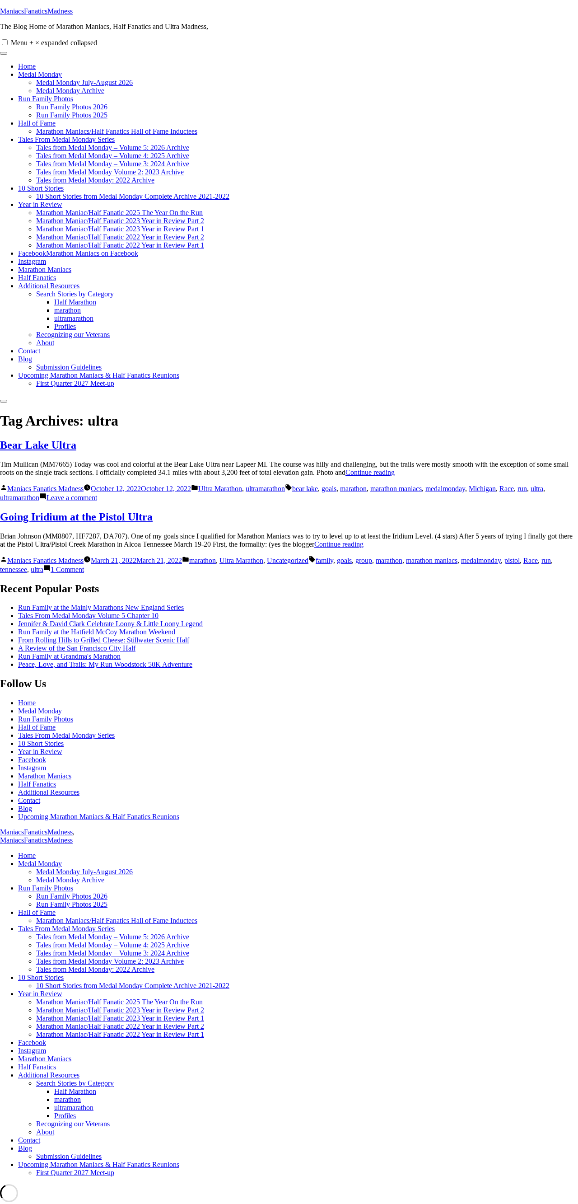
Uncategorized (287, 560)
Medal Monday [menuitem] (40, 863)
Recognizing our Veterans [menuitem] (73, 1124)
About (45, 343)
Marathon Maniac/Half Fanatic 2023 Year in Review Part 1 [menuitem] (120, 1018)
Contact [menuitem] (29, 1140)
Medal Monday (40, 74)
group (363, 560)
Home (27, 66)
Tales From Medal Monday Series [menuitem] (66, 928)
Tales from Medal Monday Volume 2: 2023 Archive (110, 172)
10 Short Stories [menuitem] (41, 977)
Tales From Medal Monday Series (66, 139)
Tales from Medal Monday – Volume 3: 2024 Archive (112, 164)
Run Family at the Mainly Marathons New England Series (101, 607)
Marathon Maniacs (44, 269)
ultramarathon (73, 318)
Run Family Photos (45, 99)
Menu (54, 43)
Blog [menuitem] (25, 1148)
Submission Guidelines (69, 367)
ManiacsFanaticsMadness (36, 11)
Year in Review (40, 204)
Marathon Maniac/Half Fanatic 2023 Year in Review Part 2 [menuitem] (120, 1010)
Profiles (65, 326)
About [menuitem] (45, 1132)
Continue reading (370, 472)
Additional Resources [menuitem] (48, 1075)
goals (329, 488)
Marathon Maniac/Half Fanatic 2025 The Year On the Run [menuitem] (119, 1002)
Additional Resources (48, 286)
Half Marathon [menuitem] (75, 1091)
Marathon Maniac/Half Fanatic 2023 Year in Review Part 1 (120, 229)
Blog (25, 359)
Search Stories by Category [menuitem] (75, 1083)
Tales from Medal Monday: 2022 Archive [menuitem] (95, 969)
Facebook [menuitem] (32, 1042)
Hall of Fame (37, 123)
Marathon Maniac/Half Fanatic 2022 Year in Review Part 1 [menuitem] (120, 1034)
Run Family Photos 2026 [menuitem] (71, 896)
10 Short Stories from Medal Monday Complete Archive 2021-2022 (132, 196)
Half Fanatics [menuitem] (37, 1067)
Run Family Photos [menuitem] (45, 888)
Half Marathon (75, 302)
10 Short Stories (41, 188)
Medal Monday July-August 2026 (84, 82)
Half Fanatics (37, 277)
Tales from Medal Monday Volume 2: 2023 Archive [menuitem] (110, 961)
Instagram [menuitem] (32, 1050)
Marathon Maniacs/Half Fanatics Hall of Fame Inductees (116, 131)
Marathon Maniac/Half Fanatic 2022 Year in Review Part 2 (120, 237)
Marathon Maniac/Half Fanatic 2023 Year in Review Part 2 (120, 221)
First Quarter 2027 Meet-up (75, 383)
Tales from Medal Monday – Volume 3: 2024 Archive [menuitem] (112, 953)
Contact (29, 351)
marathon (67, 310)
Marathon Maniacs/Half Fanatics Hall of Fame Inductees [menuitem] (116, 920)
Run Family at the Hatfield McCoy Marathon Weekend (96, 632)
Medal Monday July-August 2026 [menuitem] (84, 872)
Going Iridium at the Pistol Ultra (76, 517)
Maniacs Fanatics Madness (45, 488)
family (324, 560)
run (522, 488)
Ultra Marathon (220, 488)
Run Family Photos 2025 (71, 115)
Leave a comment (72, 497)
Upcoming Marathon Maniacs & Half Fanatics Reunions (98, 375)
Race (506, 488)
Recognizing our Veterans (73, 334)
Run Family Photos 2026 (71, 107)
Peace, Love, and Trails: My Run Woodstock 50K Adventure (105, 664)
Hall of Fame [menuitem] (37, 912)
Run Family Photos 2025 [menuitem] (71, 904)
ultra (537, 488)
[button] (5, 42)
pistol (512, 560)
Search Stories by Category (75, 294)
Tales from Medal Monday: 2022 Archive (95, 180)
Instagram (32, 261)
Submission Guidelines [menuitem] (69, 1156)
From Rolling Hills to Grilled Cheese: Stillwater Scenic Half (103, 640)
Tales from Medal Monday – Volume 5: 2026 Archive (112, 147)
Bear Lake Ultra (38, 445)
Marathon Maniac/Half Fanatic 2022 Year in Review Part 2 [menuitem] (120, 1026)
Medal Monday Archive (70, 90)
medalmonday (445, 488)
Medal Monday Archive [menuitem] (70, 880)
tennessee (13, 569)
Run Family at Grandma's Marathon (69, 656)
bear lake (305, 488)
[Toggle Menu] (3, 53)
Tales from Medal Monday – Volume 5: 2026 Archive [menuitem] (112, 937)
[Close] (3, 401)
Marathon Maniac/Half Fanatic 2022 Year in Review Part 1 (120, 245)
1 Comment (67, 569)
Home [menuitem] (27, 855)
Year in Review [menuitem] (40, 994)
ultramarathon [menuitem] (73, 1107)
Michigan (482, 488)
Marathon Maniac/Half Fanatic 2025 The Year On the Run (119, 212)
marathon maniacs (396, 488)
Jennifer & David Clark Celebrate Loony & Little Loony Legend (110, 624)
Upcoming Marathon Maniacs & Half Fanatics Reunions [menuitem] (98, 1164)
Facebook (32, 760)
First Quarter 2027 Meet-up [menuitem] (75, 1172)
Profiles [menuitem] (65, 1116)
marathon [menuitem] (67, 1099)
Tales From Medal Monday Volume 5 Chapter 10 (88, 615)
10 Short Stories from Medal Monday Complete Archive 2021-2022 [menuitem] (132, 985)
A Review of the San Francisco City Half (76, 648)
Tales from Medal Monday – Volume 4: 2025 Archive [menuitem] (112, 945)
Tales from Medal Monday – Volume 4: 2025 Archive (112, 155)
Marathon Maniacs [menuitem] (44, 1059)
